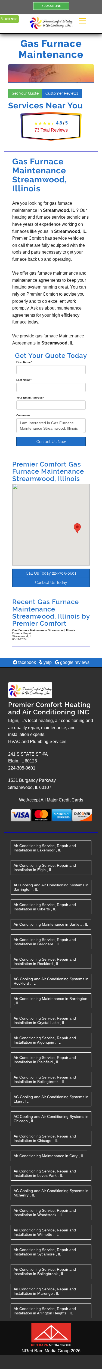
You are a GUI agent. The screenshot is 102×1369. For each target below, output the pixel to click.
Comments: (23, 415)
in (45, 848)
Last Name (24, 379)
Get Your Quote (25, 93)
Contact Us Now (51, 441)
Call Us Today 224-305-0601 (51, 573)
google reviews (74, 662)
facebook (26, 662)
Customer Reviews (61, 93)
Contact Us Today (51, 582)
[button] (77, 528)
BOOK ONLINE (51, 5)
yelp (47, 662)
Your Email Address (30, 397)
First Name (24, 362)
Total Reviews (51, 130)
